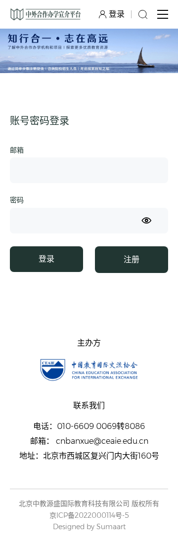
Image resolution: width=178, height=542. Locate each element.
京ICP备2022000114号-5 (89, 515)
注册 (131, 259)
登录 (46, 259)
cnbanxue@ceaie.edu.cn (102, 441)
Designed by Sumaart (89, 527)
